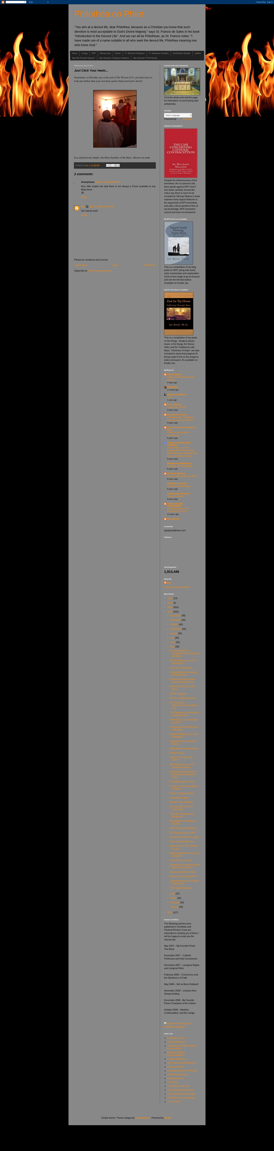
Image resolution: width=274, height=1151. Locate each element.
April (173, 893)
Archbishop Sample (181, 53)
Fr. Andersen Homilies (159, 53)
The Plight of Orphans (181, 888)
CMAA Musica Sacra (177, 1074)
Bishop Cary (105, 53)
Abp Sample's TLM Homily (145, 58)
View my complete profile (177, 587)
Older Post (149, 265)
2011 (170, 912)
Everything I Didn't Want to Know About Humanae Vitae (183, 774)
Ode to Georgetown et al (182, 841)
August (174, 633)
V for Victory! (174, 404)
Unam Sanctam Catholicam (181, 1098)
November (175, 620)
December (175, 615)
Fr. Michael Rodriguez (135, 53)
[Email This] (107, 165)
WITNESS (172, 387)
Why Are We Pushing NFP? (184, 876)
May (172, 646)
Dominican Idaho (175, 1078)
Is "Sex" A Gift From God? (183, 698)
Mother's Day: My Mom (181, 802)
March (173, 898)
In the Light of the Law (178, 1086)
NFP (94, 53)
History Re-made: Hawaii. (179, 486)
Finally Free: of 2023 (176, 407)
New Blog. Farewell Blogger (180, 466)
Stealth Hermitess (176, 394)
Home (74, 53)
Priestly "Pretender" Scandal (184, 837)
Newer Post (81, 265)
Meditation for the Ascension (184, 748)
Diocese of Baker (175, 1067)
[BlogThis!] (110, 165)
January (174, 907)
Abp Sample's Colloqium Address (114, 58)
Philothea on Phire (109, 14)
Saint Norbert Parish (178, 493)
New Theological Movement (181, 1094)
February (175, 902)
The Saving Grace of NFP (183, 832)
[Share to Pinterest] (118, 165)
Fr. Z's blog (172, 1082)
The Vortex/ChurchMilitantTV (181, 1063)
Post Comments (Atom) (99, 271)
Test (169, 397)
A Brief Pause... (177, 753)
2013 (170, 607)
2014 (170, 603)
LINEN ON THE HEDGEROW (175, 505)
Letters (198, 53)
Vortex (118, 53)
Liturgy (84, 53)
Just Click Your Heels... (181, 668)
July (172, 638)
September (176, 629)
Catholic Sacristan (177, 483)
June (173, 642)
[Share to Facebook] (115, 165)
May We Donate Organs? (83, 58)
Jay (83, 206)
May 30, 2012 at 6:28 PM (101, 206)
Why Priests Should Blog (182, 828)
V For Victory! (174, 1101)
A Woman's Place (176, 1038)
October (174, 624)
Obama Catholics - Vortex (183, 872)
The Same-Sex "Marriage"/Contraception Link (184, 705)
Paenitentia (173, 519)
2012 (170, 612)
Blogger (168, 1118)
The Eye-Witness (176, 473)
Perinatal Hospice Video (182, 781)
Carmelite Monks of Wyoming (182, 1070)
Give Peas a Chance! (180, 860)
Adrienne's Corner (177, 414)
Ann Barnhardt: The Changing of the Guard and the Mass (184, 653)
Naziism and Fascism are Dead (182, 476)
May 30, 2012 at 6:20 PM (107, 182)
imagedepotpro (142, 1118)
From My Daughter (179, 797)
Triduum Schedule (175, 496)
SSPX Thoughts (178, 694)
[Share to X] (112, 165)
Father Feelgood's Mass (182, 793)
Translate (187, 119)
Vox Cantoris (174, 374)
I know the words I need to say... (181, 428)
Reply (84, 197)
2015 (170, 598)
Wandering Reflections (179, 463)
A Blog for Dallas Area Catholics (179, 444)
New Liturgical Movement (180, 1090)
